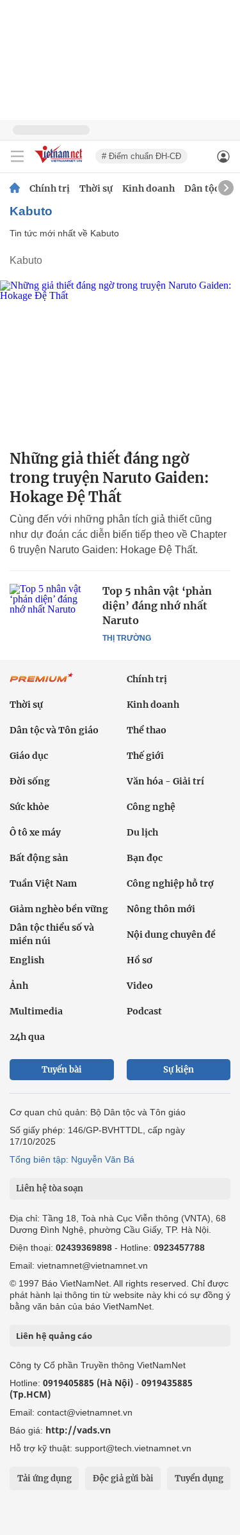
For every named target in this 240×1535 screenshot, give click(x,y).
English (27, 960)
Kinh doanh (148, 188)
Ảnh (19, 985)
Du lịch (142, 832)
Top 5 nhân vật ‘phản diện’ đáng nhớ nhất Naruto (157, 605)
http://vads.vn (78, 1430)
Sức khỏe (29, 807)
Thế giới (145, 755)
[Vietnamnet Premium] (42, 684)
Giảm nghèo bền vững (59, 909)
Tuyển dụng (199, 1478)
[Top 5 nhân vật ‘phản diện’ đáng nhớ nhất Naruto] (51, 611)
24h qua (27, 1036)
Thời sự (96, 188)
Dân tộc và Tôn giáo (54, 730)
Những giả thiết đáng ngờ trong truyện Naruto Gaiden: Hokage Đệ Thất (109, 478)
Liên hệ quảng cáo (54, 1335)
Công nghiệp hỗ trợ (170, 883)
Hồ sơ (139, 960)
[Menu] (17, 156)
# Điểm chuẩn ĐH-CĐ (141, 156)
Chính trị (49, 188)
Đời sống (30, 781)
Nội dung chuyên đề (171, 934)
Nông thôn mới (161, 909)
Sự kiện (178, 1069)
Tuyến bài (62, 1069)
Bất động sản (39, 858)
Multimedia (36, 1011)
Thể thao (146, 730)
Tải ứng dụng (44, 1478)
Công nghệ (151, 807)
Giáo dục (29, 755)
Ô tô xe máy (35, 832)
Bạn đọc (145, 858)
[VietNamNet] (15, 188)
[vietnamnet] (60, 163)
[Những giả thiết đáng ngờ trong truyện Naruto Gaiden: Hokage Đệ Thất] (120, 359)
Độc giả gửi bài (123, 1478)
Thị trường (126, 638)
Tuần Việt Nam (43, 883)
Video (140, 985)
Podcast (144, 1011)
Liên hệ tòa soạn (49, 1188)
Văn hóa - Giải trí (165, 781)
